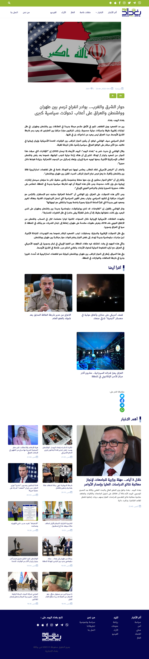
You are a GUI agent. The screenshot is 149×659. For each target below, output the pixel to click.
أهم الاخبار (129, 419)
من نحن (26, 12)
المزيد (116, 617)
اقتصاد (138, 634)
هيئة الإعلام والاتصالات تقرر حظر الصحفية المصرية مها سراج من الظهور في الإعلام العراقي (23, 450)
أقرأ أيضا (114, 268)
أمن (139, 626)
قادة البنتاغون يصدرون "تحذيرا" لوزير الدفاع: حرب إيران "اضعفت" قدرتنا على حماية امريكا (24, 488)
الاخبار (100, 12)
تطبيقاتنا (91, 626)
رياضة (115, 622)
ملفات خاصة (85, 12)
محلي (138, 630)
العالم (73, 12)
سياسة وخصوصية (87, 622)
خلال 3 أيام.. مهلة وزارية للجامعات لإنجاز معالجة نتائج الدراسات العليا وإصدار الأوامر (112, 482)
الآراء (63, 12)
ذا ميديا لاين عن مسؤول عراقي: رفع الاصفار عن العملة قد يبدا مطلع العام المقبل (58, 596)
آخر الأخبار (112, 12)
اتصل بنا (14, 12)
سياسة (138, 622)
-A (113, 95)
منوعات (114, 626)
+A (120, 95)
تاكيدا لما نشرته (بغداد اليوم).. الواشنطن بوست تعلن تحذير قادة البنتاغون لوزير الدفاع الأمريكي (57, 450)
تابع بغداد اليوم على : (52, 617)
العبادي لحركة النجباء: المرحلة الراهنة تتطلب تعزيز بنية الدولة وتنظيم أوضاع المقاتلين (24, 596)
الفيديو (53, 12)
